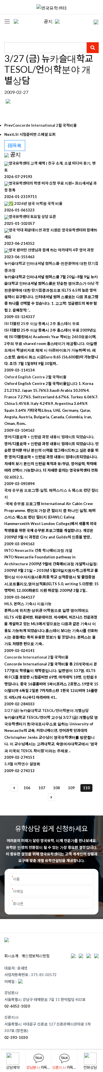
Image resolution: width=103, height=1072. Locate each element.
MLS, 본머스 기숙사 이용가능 (28, 603)
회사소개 (11, 956)
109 (71, 788)
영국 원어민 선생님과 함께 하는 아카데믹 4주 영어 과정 (51, 250)
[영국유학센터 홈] (51, 7)
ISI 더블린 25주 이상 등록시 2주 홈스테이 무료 (41, 323)
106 (26, 788)
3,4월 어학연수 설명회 (22, 764)
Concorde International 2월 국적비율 (45, 125)
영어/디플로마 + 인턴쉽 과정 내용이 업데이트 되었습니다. (49, 437)
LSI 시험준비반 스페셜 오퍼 (34, 134)
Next (8, 134)
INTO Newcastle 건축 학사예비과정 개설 (38, 550)
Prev (8, 125)
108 (56, 788)
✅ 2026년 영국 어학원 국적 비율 (35, 203)
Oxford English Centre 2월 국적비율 (35, 377)
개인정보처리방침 (35, 956)
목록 (17, 145)
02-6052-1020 (17, 1006)
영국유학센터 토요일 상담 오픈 (32, 216)
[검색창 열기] (92, 21)
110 (86, 788)
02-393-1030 (16, 1037)
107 (41, 788)
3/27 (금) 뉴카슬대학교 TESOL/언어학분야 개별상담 (46, 710)
